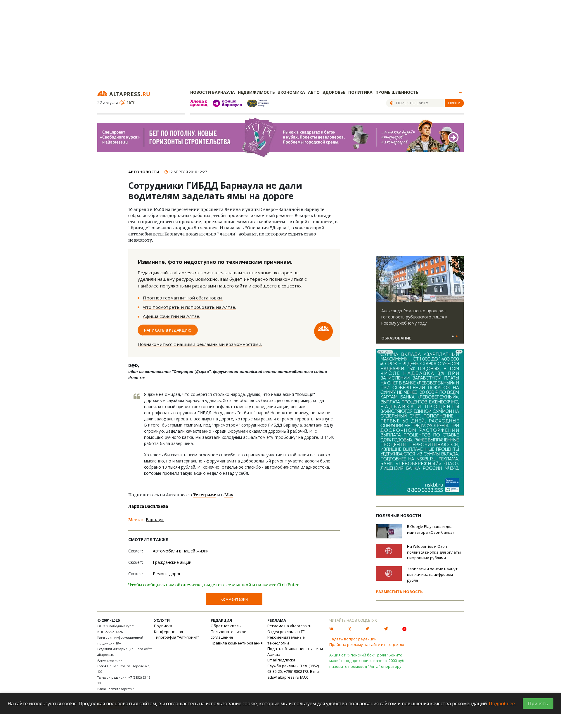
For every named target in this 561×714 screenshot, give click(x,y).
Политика (360, 92)
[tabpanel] (420, 302)
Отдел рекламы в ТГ (285, 631)
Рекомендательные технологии (286, 640)
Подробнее (502, 703)
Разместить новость (399, 591)
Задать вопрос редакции (353, 639)
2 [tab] (456, 336)
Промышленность (396, 92)
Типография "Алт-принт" (177, 637)
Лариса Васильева (148, 506)
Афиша (273, 654)
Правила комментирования (237, 643)
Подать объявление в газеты (295, 648)
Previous (382, 279)
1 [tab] (452, 336)
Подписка (163, 625)
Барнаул (155, 519)
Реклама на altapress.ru (289, 625)
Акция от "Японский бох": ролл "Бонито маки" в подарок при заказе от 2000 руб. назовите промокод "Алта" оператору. (367, 660)
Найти (454, 102)
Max (228, 495)
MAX (304, 677)
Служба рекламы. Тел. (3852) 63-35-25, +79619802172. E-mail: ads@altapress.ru (294, 671)
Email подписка (281, 660)
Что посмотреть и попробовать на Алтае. (189, 307)
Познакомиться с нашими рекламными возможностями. (200, 344)
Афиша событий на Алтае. (171, 316)
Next (458, 279)
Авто (314, 92)
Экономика (291, 92)
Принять (538, 703)
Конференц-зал (168, 631)
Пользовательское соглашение (228, 634)
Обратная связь (226, 625)
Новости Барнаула (212, 92)
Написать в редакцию (168, 329)
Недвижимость (256, 92)
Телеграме (204, 495)
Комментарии (234, 599)
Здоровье (334, 92)
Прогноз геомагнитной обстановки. (183, 298)
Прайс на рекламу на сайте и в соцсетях (366, 644)
